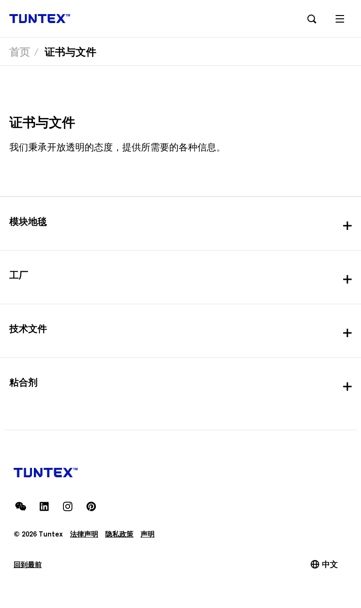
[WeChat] (21, 506)
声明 (148, 534)
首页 (19, 52)
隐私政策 (119, 534)
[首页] (39, 18)
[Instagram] (68, 506)
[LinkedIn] (44, 506)
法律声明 (84, 534)
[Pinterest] (91, 506)
